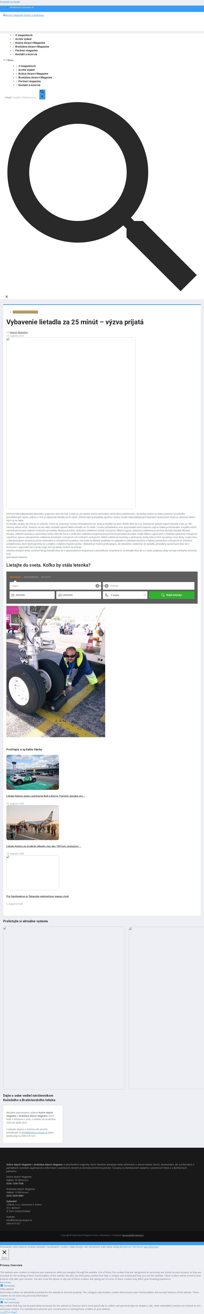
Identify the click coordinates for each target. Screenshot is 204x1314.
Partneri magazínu (26, 50)
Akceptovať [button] (125, 1246)
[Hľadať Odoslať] (42, 94)
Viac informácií (151, 1246)
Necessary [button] (5, 1282)
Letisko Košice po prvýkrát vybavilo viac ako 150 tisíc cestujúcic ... (43, 846)
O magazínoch (24, 35)
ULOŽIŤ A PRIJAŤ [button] (8, 1312)
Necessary (9, 1285)
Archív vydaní (23, 39)
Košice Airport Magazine (30, 42)
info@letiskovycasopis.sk (22, 7)
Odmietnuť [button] (137, 1246)
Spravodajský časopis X (133, 1235)
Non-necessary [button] (8, 1298)
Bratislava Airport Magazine (32, 46)
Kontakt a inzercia (26, 54)
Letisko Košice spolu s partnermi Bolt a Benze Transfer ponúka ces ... (45, 796)
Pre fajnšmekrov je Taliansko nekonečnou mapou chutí (37, 896)
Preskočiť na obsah (10, 1)
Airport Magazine (19, 332)
